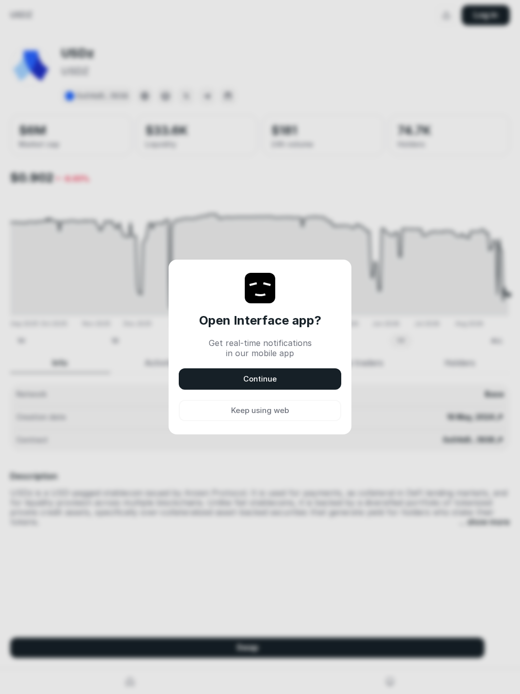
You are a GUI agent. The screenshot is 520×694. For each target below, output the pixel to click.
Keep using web (260, 410)
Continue (260, 379)
